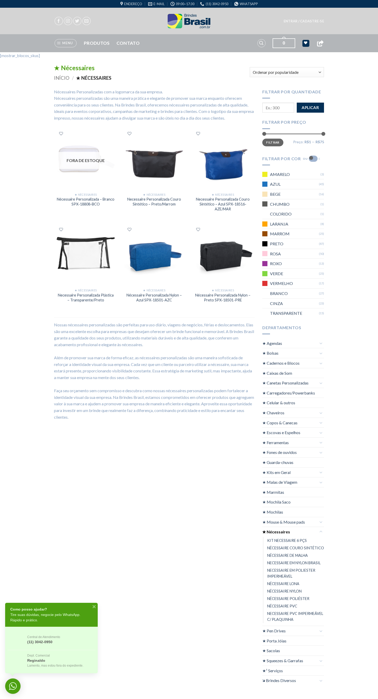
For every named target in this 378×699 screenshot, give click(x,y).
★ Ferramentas (275, 442)
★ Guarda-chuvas (277, 462)
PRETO (276, 243)
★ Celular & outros (278, 402)
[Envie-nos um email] (86, 21)
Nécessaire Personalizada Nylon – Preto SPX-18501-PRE (222, 297)
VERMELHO (281, 283)
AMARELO (280, 174)
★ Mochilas (272, 511)
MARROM (280, 233)
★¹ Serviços (272, 670)
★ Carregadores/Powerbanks (288, 392)
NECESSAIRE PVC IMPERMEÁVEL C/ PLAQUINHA (295, 616)
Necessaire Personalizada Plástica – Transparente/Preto (86, 297)
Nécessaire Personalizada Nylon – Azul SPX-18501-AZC (154, 297)
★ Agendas (272, 342)
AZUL (275, 184)
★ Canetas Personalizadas (285, 382)
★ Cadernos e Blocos (281, 363)
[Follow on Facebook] (59, 21)
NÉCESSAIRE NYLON (284, 591)
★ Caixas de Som (277, 372)
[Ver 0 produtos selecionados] (305, 43)
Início (61, 78)
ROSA (275, 253)
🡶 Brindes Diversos (279, 680)
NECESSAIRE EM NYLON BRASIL (294, 562)
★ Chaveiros (273, 412)
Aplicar (310, 107)
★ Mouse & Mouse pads (283, 521)
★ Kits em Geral (276, 472)
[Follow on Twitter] (77, 21)
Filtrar (273, 142)
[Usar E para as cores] (313, 159)
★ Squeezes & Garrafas (282, 660)
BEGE (275, 194)
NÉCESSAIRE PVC (282, 606)
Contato (128, 43)
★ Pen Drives (274, 630)
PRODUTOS (97, 43)
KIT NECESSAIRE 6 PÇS (287, 540)
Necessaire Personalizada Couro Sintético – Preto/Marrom (154, 201)
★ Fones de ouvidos (279, 452)
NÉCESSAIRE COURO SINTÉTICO (295, 547)
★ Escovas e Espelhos (281, 432)
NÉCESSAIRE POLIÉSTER (288, 598)
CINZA (276, 303)
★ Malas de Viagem (279, 482)
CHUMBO (280, 203)
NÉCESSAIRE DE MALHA (287, 555)
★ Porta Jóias (274, 640)
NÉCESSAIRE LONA (283, 583)
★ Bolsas (270, 353)
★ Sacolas (271, 650)
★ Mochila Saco (276, 501)
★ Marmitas (273, 491)
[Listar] (61, 133)
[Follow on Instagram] (68, 21)
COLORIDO (281, 213)
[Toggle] (321, 343)
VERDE (276, 273)
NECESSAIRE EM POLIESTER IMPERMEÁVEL (291, 573)
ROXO (276, 263)
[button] (304, 21)
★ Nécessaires (276, 531)
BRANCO (279, 293)
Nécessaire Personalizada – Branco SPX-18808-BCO (85, 201)
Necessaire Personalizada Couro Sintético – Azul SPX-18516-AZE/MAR (223, 204)
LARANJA (279, 223)
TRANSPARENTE (286, 313)
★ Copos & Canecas (280, 422)
